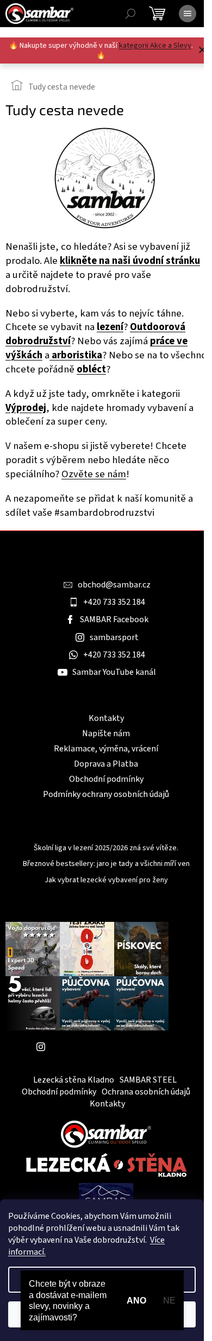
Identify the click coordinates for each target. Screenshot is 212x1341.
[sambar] (106, 1134)
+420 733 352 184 (114, 602)
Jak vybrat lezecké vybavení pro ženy (106, 880)
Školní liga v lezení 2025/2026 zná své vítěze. (106, 848)
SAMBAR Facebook (114, 619)
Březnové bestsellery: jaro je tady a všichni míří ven (106, 864)
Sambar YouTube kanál (114, 672)
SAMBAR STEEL (148, 1080)
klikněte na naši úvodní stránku (130, 261)
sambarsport (114, 637)
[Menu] (187, 13)
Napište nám (106, 733)
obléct (91, 369)
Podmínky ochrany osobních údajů (106, 794)
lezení (110, 327)
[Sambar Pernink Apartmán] (106, 1198)
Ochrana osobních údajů (146, 1092)
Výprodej (25, 408)
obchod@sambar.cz (114, 585)
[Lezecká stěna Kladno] (106, 1165)
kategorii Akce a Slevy (155, 45)
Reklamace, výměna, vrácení (106, 749)
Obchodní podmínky (106, 779)
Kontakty (106, 718)
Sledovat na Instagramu (95, 1047)
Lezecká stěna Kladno (73, 1080)
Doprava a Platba (106, 764)
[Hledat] (130, 13)
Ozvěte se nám (93, 474)
